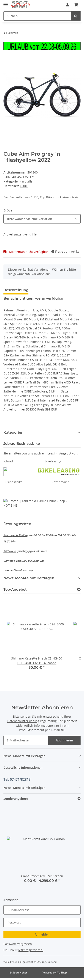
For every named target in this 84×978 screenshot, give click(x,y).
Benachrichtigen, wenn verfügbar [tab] (33, 298)
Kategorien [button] (13, 432)
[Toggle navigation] (5, 2)
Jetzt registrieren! (30, 950)
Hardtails (26, 181)
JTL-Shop (61, 972)
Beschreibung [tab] (15, 290)
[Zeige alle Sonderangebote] (79, 799)
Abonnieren (64, 740)
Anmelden (42, 934)
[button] (67, 4)
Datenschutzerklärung (23, 721)
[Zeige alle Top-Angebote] (79, 589)
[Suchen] (76, 16)
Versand (52, 961)
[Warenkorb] (76, 4)
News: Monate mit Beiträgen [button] (28, 578)
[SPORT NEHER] (20, 5)
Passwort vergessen (17, 944)
